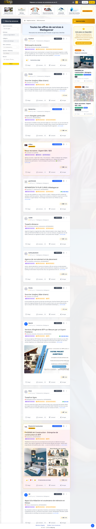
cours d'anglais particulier (35, 115)
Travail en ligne (31, 397)
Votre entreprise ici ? (87, 11)
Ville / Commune (7, 44)
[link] (26, 39)
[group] (26, 39)
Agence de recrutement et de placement (41, 259)
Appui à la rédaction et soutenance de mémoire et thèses (45, 501)
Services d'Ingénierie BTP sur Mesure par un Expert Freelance (45, 330)
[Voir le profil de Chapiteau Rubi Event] (48, 9)
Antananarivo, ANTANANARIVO (33, 117)
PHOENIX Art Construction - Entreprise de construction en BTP (41, 433)
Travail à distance (31, 224)
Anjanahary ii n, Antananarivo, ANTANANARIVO (37, 189)
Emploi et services (31, 20)
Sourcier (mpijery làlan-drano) (36, 80)
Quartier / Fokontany (8, 50)
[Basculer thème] (80, 2)
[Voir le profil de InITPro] (8, 9)
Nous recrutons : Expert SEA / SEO (38, 150)
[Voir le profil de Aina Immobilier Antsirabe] (22, 9)
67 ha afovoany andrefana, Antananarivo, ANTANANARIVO (39, 226)
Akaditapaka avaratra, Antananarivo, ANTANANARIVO (38, 399)
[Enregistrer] (63, 39)
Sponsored (32, 146)
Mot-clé (4, 56)
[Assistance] (92, 525)
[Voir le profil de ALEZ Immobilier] (74, 9)
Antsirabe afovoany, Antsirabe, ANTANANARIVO (37, 47)
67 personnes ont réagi (44, 480)
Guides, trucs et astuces (53, 525)
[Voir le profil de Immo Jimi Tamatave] (35, 9)
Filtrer (11, 64)
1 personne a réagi (35, 60)
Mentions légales (40, 525)
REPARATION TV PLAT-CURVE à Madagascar (42, 187)
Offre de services (41, 20)
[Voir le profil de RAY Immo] (61, 9)
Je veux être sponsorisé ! (83, 43)
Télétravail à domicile (33, 45)
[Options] (66, 38)
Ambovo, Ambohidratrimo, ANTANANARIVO (36, 505)
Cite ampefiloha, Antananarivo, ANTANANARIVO (37, 261)
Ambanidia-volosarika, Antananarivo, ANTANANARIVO (38, 334)
